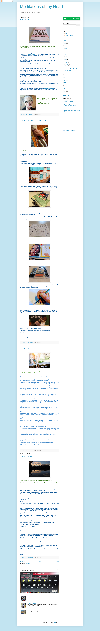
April (66, 61)
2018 (65, 79)
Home (40, 561)
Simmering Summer (24, 567)
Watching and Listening (68, 102)
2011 (65, 90)
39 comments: (30, 450)
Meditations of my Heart (41, 6)
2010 (65, 91)
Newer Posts (22, 561)
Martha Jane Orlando (69, 35)
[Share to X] (37, 114)
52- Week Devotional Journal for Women (31, 54)
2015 (65, 83)
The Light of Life (67, 104)
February (67, 64)
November (67, 49)
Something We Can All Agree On (70, 105)
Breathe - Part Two (26, 348)
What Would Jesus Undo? (69, 101)
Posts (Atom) (27, 563)
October (66, 51)
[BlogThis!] (36, 114)
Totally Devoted (25, 20)
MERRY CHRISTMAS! (31, 596)
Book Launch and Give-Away (32, 603)
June (66, 57)
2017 (65, 80)
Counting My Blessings (48, 88)
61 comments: (30, 342)
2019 (65, 77)
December (67, 48)
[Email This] (35, 114)
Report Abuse (66, 95)
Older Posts (56, 561)
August (66, 54)
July (66, 56)
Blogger (55, 622)
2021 (65, 74)
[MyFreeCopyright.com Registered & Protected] (71, 131)
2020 (65, 75)
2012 (65, 88)
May (66, 59)
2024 (65, 43)
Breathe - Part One (26, 456)
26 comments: (30, 114)
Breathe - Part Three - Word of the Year (33, 120)
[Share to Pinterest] (40, 114)
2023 (65, 45)
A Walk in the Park (30, 610)
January (66, 65)
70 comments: (30, 557)
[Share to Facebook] (39, 114)
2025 (65, 42)
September (67, 53)
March (66, 62)
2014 (65, 85)
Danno (66, 33)
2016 (65, 82)
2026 (65, 40)
